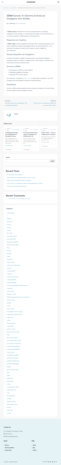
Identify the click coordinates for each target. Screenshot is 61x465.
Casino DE (10, 259)
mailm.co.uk (10, 317)
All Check (9, 222)
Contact (34, 450)
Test (8, 393)
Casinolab (9, 274)
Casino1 (9, 268)
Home (6, 7)
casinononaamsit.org (12, 277)
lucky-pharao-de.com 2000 (14, 314)
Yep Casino (10, 410)
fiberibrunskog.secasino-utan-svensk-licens (18, 297)
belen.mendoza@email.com (11, 436)
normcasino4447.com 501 (14, 340)
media (8, 320)
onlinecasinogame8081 (13, 346)
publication (10, 378)
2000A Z (9, 219)
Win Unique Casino (12, 404)
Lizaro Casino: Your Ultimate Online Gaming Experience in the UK (25, 183)
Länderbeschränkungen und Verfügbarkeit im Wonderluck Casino (11, 134)
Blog (34, 447)
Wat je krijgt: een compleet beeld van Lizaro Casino (21, 177)
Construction (10, 291)
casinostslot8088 (11, 280)
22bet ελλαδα (27, 78)
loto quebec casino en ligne (14, 311)
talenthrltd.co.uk (11, 390)
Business (9, 253)
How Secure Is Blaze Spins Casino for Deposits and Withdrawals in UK (30, 134)
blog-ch (9, 251)
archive (9, 224)
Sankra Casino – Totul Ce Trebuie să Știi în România (48, 133)
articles (9, 230)
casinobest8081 (11, 271)
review (9, 384)
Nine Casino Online (12, 338)
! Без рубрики (11, 213)
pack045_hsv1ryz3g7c (13, 355)
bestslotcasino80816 (12, 242)
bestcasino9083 (11, 239)
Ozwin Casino (11, 352)
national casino (11, 329)
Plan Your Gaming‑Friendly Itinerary (16, 186)
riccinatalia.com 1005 (13, 387)
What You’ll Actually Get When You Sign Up (19, 180)
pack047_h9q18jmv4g (13, 361)
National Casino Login (13, 332)
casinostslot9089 (11, 282)
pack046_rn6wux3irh (12, 358)
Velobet (9, 398)
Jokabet (9, 303)
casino (8, 256)
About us (7, 445)
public (8, 375)
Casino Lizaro (11, 262)
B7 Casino (10, 233)
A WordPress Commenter (15, 198)
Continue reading (9, 145)
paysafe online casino (13, 369)
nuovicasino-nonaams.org (14, 343)
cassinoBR (9, 288)
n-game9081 (10, 326)
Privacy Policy (8, 450)
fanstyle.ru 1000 (11, 294)
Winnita (9, 407)
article (8, 227)
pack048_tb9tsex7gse (13, 364)
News (8, 335)
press (8, 372)
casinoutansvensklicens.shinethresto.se (17, 285)
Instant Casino (11, 300)
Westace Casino (11, 401)
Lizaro (8, 306)
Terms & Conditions (9, 447)
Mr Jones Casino (11, 323)
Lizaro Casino (11, 309)
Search (8, 157)
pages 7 (9, 367)
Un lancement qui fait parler (14, 175)
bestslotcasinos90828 (13, 245)
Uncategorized (13, 7)
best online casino (12, 236)
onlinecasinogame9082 (13, 349)
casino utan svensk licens (13, 265)
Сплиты (9, 413)
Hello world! (27, 198)
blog (8, 248)
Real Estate (10, 381)
